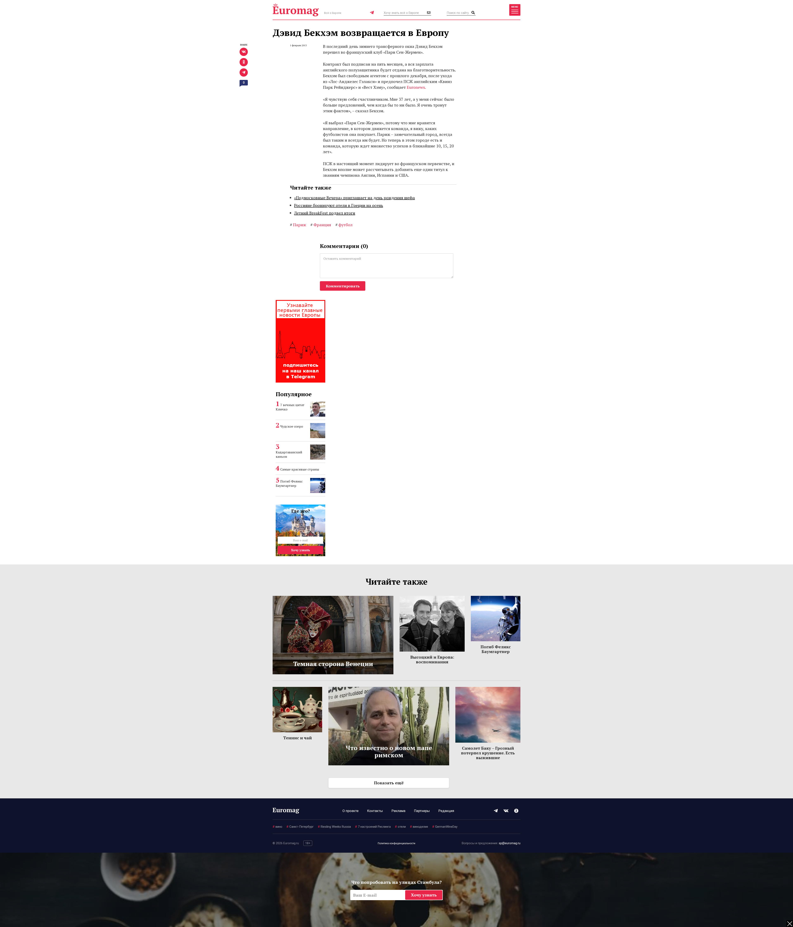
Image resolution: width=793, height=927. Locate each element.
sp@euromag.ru (509, 843)
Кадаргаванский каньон (289, 454)
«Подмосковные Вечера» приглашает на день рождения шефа (354, 197)
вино (277, 827)
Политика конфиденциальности (396, 843)
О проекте (350, 811)
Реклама (398, 811)
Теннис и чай (297, 738)
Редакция (446, 811)
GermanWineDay (444, 827)
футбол (344, 225)
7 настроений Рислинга (373, 827)
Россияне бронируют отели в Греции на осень (338, 205)
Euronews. (416, 87)
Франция (320, 225)
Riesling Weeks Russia (334, 827)
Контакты (375, 811)
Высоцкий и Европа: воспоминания (432, 659)
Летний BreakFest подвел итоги (324, 213)
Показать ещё (389, 783)
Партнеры (422, 811)
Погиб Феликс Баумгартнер (289, 483)
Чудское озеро (291, 426)
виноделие (419, 827)
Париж (298, 225)
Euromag (296, 10)
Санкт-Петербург (300, 827)
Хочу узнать (300, 550)
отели (400, 827)
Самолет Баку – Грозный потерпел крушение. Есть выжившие (488, 752)
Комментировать (343, 285)
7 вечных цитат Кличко (290, 407)
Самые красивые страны (299, 469)
